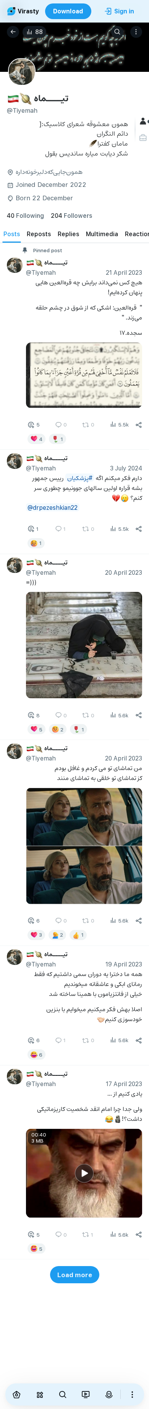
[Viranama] (85, 1394)
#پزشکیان (79, 477)
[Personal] (144, 137)
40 (25, 215)
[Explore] (39, 1394)
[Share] (138, 425)
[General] (144, 121)
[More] (132, 1394)
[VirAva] (108, 1394)
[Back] (13, 32)
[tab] (11, 234)
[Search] (117, 32)
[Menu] (136, 32)
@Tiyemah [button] (41, 272)
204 (71, 215)
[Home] (16, 1394)
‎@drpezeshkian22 (53, 507)
